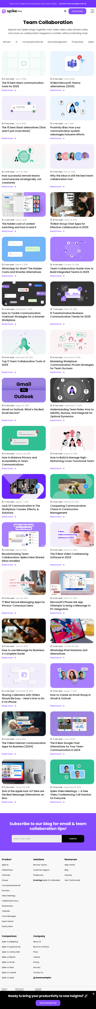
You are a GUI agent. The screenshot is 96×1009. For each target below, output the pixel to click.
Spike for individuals (46, 880)
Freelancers (38, 875)
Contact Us (38, 972)
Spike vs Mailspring (10, 941)
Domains (6, 890)
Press (35, 952)
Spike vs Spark (8, 977)
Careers (36, 957)
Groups (5, 880)
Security (36, 967)
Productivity (77, 41)
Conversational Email (32, 41)
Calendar (6, 911)
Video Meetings (8, 895)
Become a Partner (41, 947)
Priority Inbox (7, 926)
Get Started (77, 11)
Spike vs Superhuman (11, 947)
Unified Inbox (7, 870)
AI (16, 41)
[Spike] (9, 11)
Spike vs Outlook (9, 972)
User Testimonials (72, 880)
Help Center (70, 865)
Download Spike (42, 978)
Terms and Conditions (19, 990)
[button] (65, 11)
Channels (6, 875)
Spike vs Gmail (8, 962)
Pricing (36, 962)
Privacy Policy (4, 990)
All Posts (7, 41)
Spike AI (5, 865)
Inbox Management (57, 41)
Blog (66, 870)
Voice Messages (9, 916)
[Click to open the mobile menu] (92, 11)
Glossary (68, 875)
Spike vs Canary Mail (11, 952)
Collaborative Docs (10, 901)
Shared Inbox (7, 906)
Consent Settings (38, 990)
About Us (37, 941)
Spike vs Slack (8, 967)
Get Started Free (48, 1003)
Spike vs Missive (8, 957)
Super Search (8, 921)
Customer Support (41, 870)
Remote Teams (40, 865)
